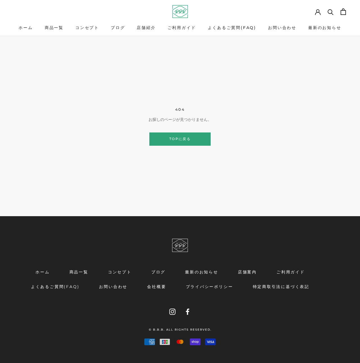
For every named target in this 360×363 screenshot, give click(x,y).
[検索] (331, 12)
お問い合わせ (282, 27)
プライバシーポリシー (209, 286)
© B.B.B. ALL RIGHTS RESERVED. (180, 329)
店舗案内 (247, 272)
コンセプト (87, 27)
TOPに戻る (180, 139)
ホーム (26, 27)
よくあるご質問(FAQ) (232, 27)
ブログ (118, 27)
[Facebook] (187, 311)
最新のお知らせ (324, 27)
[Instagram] (172, 311)
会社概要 (156, 286)
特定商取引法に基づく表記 (281, 286)
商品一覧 (54, 27)
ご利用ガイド (182, 27)
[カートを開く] (343, 11)
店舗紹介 (146, 27)
